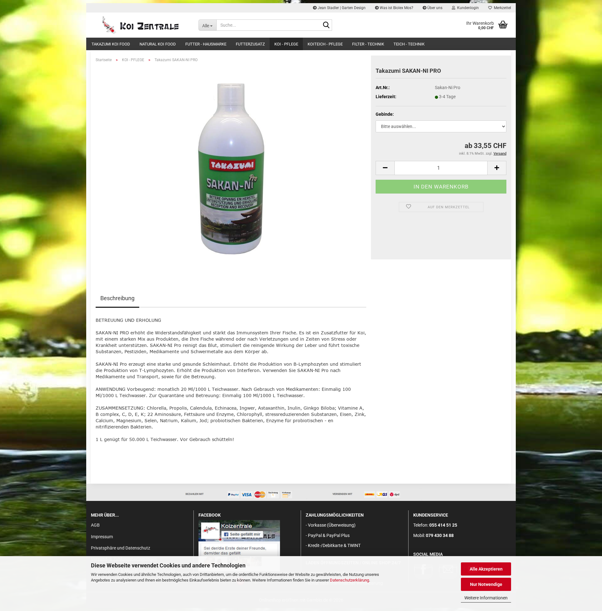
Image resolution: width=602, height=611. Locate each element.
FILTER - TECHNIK (368, 44)
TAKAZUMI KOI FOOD (111, 44)
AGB (95, 525)
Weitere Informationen (486, 597)
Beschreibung (117, 298)
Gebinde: (385, 114)
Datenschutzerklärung (349, 580)
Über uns (434, 8)
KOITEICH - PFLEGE (325, 44)
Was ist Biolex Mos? (396, 8)
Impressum (102, 536)
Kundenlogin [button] (467, 8)
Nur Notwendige (486, 584)
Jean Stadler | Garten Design (341, 8)
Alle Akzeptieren (486, 568)
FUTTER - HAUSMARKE (205, 44)
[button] (385, 168)
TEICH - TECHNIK (409, 44)
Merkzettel (501, 8)
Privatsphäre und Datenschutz (120, 547)
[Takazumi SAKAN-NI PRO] (231, 169)
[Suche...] (326, 25)
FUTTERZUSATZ (250, 44)
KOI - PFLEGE (286, 44)
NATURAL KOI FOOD (158, 44)
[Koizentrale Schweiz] (140, 25)
